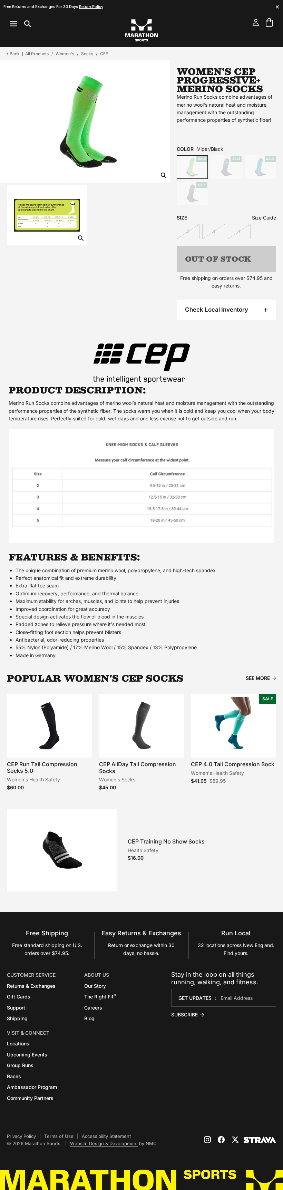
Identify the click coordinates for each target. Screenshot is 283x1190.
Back (15, 53)
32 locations (211, 945)
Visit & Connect (28, 1033)
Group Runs (20, 1065)
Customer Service (31, 975)
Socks (87, 53)
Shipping (17, 1018)
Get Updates (195, 998)
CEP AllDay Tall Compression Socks (137, 767)
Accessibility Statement (106, 1136)
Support (16, 1008)
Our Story (95, 986)
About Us (96, 975)
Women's (65, 53)
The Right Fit (100, 996)
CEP (104, 53)
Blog (89, 1018)
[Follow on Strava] (259, 1140)
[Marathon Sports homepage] (141, 30)
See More (258, 678)
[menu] (21, 23)
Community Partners (30, 1098)
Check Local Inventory (216, 309)
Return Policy (91, 6)
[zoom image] (163, 176)
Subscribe (184, 1014)
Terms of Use (59, 1136)
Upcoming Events (27, 1054)
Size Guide (264, 218)
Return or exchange (130, 945)
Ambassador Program (32, 1087)
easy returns (226, 286)
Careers (93, 1008)
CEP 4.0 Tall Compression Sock (232, 764)
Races (14, 1076)
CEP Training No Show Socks (166, 841)
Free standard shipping (38, 945)
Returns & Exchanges (31, 986)
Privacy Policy (21, 1136)
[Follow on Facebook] (221, 1139)
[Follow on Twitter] (235, 1139)
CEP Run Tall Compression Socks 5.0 (42, 767)
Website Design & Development (104, 1143)
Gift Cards (18, 996)
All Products (37, 53)
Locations (18, 1043)
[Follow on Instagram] (207, 1139)
